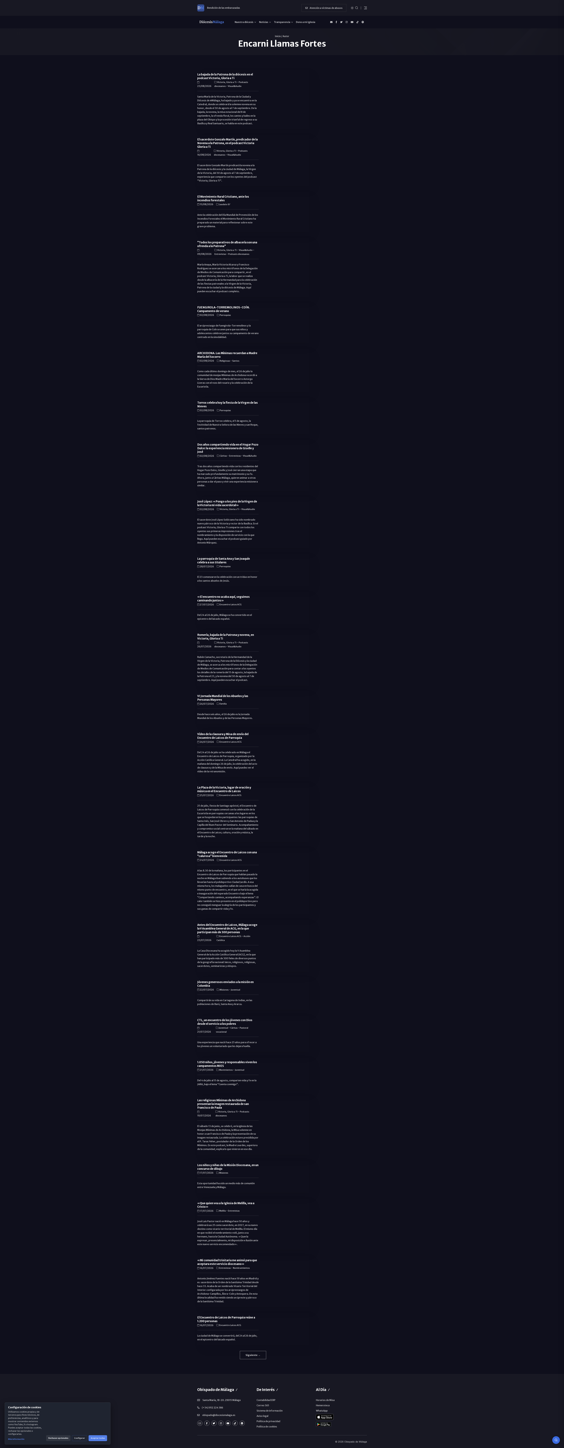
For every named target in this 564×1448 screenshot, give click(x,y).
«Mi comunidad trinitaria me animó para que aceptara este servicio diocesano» (227, 1262)
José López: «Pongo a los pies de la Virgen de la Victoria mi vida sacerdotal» (227, 503)
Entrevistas (220, 254)
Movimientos (226, 1070)
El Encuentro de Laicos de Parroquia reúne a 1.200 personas (226, 1319)
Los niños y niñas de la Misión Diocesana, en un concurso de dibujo (227, 1167)
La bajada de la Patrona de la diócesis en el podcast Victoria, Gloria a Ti (225, 76)
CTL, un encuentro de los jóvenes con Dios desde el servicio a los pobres (224, 1022)
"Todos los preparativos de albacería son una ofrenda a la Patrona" (227, 244)
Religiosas (225, 361)
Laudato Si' (224, 204)
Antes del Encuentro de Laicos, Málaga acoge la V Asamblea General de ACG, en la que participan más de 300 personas (227, 928)
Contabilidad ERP (266, 1400)
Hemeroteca (323, 1405)
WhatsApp (322, 1410)
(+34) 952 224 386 (212, 1407)
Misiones (224, 989)
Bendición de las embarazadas (223, 7)
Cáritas (223, 456)
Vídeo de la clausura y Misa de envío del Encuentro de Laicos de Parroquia (223, 736)
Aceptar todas (98, 1438)
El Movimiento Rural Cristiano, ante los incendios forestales (223, 198)
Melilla (222, 1210)
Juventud (235, 989)
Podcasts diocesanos (238, 254)
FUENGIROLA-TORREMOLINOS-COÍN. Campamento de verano (223, 309)
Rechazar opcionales (58, 1438)
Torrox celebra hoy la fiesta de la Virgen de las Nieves (227, 404)
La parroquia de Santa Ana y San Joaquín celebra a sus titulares (223, 560)
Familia (223, 703)
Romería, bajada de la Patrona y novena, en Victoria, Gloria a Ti (225, 636)
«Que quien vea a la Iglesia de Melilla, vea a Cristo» (225, 1205)
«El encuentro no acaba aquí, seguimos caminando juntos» (223, 598)
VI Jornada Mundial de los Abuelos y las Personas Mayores (222, 697)
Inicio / (278, 36)
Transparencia (282, 22)
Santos (235, 361)
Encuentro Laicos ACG (231, 604)
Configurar (79, 1438)
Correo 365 (263, 1405)
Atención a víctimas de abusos (326, 7)
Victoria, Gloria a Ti (227, 82)
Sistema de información (270, 1410)
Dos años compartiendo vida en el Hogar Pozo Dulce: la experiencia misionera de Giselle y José (227, 448)
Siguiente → (253, 1355)
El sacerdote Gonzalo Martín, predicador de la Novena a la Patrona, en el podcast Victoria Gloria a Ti (227, 143)
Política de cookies (267, 1426)
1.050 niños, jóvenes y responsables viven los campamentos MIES (227, 1064)
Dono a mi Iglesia (305, 22)
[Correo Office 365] (331, 22)
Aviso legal (262, 1415)
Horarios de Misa (325, 1400)
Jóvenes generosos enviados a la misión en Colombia (225, 983)
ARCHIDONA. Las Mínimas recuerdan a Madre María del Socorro (227, 355)
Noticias (263, 22)
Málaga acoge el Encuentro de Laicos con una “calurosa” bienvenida (227, 854)
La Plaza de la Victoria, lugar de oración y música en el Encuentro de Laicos (224, 789)
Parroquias (225, 315)
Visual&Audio (234, 86)
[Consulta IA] (556, 1440)
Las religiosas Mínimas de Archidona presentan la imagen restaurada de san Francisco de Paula (223, 1104)
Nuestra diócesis (244, 22)
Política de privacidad (268, 1421)
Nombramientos (241, 1268)
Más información (16, 1439)
